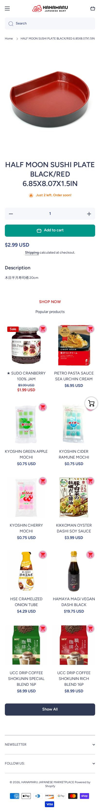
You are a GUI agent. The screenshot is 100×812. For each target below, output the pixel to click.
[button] (92, 8)
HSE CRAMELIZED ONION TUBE (26, 602)
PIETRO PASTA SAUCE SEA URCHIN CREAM (74, 376)
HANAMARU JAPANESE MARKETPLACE (47, 782)
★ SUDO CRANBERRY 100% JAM (26, 376)
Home (9, 38)
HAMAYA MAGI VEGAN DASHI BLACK (74, 602)
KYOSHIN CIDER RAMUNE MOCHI (74, 454)
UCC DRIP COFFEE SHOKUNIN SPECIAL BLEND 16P (26, 679)
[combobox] (50, 23)
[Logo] (50, 8)
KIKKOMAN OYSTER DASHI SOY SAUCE (74, 528)
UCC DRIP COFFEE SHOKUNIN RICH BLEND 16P (74, 679)
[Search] (9, 23)
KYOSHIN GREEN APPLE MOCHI (26, 454)
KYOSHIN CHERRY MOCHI (26, 528)
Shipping (32, 252)
